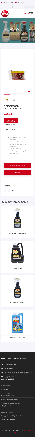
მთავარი (12, 34)
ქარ (26, 7)
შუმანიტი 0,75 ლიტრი (17, 233)
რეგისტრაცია (18, 7)
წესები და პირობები (7, 412)
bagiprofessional (10, 377)
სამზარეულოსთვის (8, 393)
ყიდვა (18, 172)
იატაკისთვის (6, 385)
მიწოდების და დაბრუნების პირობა (12, 416)
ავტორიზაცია (7, 7)
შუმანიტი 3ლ (17, 268)
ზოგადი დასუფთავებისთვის (11, 403)
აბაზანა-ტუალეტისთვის (10, 399)
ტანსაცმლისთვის (8, 395)
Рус (32, 7)
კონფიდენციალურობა (8, 419)
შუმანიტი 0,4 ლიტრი (17, 303)
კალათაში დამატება (18, 165)
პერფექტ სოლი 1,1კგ (17, 338)
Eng (29, 7)
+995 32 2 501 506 (8, 2)
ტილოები (5, 389)
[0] (29, 13)
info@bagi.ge (20, 2)
